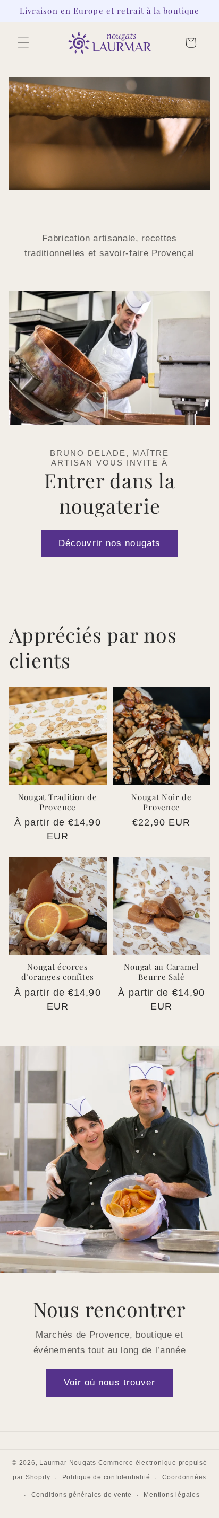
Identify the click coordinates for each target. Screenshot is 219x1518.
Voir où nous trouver (110, 1383)
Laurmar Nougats (67, 1463)
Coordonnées (184, 1477)
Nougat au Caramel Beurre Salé (161, 972)
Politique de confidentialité (106, 1477)
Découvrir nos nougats (109, 543)
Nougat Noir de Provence (161, 802)
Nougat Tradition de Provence (57, 802)
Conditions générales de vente (81, 1494)
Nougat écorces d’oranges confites (58, 972)
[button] (23, 42)
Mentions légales (171, 1494)
